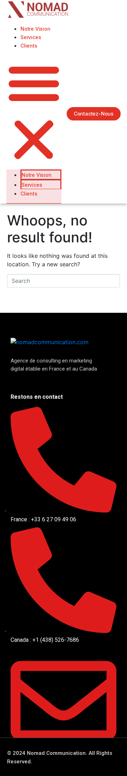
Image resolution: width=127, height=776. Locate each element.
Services (30, 37)
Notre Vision (35, 29)
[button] (33, 112)
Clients (28, 46)
